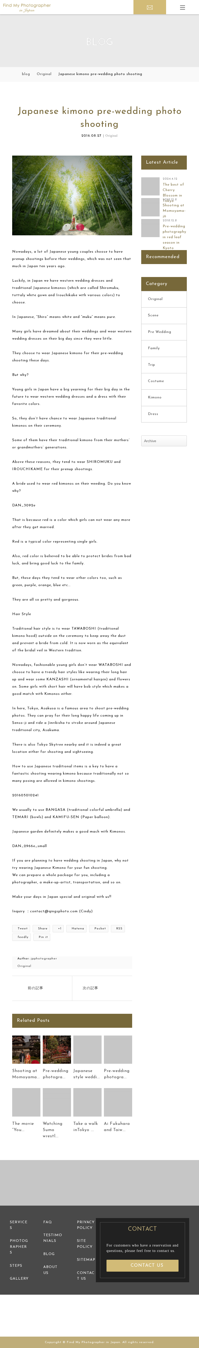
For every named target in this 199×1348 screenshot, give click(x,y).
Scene (153, 315)
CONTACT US (147, 1265)
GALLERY (19, 1279)
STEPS (16, 1266)
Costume (156, 381)
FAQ (47, 1222)
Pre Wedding (159, 332)
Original (111, 135)
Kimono (155, 397)
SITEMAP (86, 1260)
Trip (151, 365)
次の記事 (90, 988)
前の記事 (35, 988)
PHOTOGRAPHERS (19, 1247)
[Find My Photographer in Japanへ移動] (13, 74)
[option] (33, 1183)
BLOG (49, 1254)
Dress (153, 414)
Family (154, 348)
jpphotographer (44, 958)
